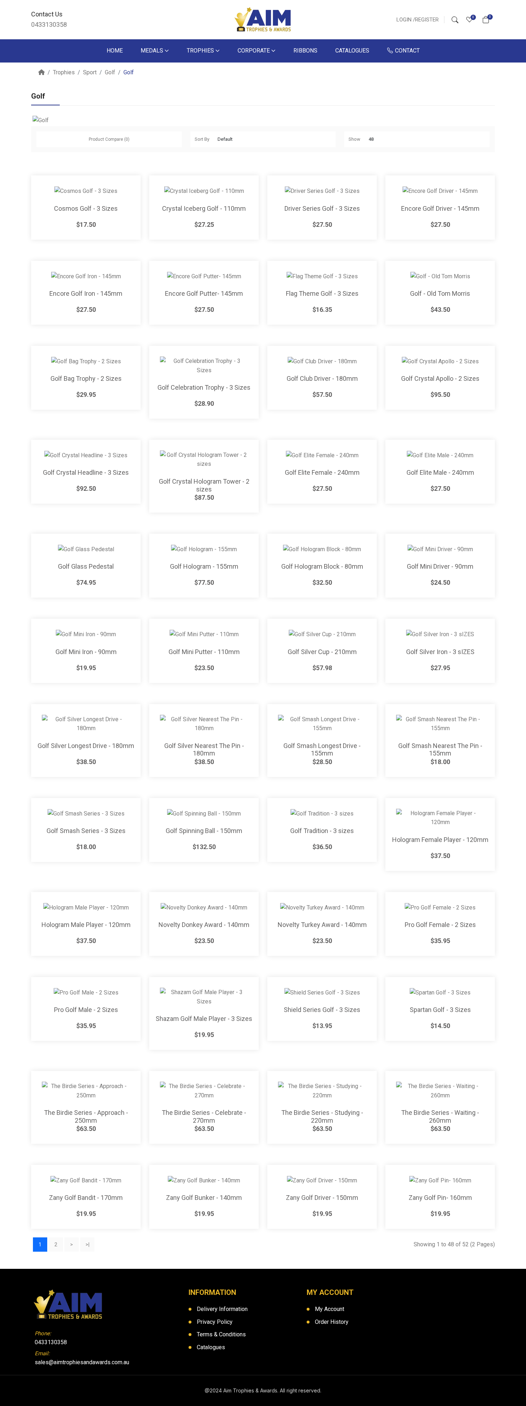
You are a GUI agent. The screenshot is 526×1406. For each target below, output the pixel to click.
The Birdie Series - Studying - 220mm (322, 1116)
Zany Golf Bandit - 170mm (86, 1197)
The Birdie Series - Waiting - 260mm (440, 1116)
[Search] (455, 20)
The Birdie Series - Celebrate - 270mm (204, 1116)
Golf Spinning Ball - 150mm (204, 830)
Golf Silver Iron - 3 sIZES (440, 651)
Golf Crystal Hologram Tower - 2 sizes (204, 485)
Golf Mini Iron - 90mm (86, 651)
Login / (405, 20)
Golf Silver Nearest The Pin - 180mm (204, 749)
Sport (90, 72)
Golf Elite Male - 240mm (440, 472)
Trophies (64, 72)
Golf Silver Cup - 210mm (322, 651)
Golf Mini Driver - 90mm (440, 566)
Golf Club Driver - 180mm (322, 378)
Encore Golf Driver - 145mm (440, 208)
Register (427, 20)
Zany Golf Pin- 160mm (440, 1197)
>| (87, 1244)
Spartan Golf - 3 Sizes (440, 1009)
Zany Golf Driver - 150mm (322, 1197)
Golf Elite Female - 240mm (322, 472)
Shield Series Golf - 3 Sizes (322, 1009)
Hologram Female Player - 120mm (440, 839)
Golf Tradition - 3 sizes (322, 830)
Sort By (202, 139)
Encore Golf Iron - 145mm (85, 293)
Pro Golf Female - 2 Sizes (440, 924)
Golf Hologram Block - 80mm (322, 566)
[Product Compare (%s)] (135, 188)
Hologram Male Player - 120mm (86, 924)
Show (354, 139)
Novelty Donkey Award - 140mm (204, 924)
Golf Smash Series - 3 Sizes (86, 830)
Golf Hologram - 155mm (204, 566)
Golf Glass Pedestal (86, 566)
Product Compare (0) (109, 139)
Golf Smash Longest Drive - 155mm (322, 749)
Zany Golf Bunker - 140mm (204, 1197)
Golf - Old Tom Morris (440, 293)
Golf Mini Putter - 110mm (204, 651)
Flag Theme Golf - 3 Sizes (322, 293)
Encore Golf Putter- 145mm (204, 293)
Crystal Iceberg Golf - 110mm (204, 208)
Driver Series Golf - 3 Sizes (322, 208)
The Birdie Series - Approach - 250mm (86, 1116)
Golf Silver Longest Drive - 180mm (86, 745)
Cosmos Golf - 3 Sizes (86, 208)
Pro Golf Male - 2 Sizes (86, 1009)
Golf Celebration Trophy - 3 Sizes (203, 387)
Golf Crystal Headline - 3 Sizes (86, 472)
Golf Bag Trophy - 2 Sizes (86, 378)
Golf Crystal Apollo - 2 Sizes (440, 378)
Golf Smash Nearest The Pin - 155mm (440, 749)
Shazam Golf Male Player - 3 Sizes (204, 1018)
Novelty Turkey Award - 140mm (322, 924)
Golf (110, 72)
